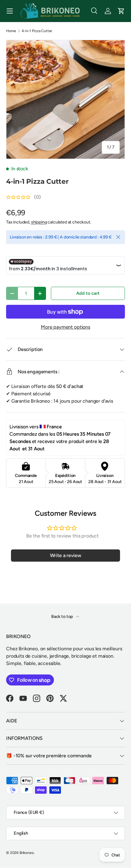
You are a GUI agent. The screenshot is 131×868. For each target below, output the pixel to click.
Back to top (62, 616)
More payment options (65, 327)
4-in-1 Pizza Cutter (37, 31)
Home (11, 31)
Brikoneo (26, 853)
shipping (39, 222)
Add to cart (87, 293)
